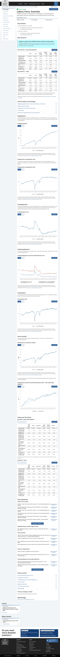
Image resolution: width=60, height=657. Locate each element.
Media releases (5, 38)
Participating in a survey (34, 3)
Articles (4, 36)
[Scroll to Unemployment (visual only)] (28, 204)
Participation (5, 24)
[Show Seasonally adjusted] (39, 151)
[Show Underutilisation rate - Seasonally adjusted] (46, 283)
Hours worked (5, 26)
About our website (32, 641)
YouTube (48, 651)
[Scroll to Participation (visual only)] (26, 293)
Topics (17, 643)
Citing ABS (31, 645)
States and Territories (7, 28)
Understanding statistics (20, 653)
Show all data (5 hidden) (37, 569)
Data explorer (18, 648)
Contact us (31, 648)
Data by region (19, 644)
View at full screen (22, 421)
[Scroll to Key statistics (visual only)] (27, 23)
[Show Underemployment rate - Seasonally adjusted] (46, 282)
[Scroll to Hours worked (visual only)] (27, 336)
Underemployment (6, 22)
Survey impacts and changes (8, 15)
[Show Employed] (34, 412)
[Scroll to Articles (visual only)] (7, 603)
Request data (18, 651)
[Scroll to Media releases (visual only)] (12, 616)
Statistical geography (20, 645)
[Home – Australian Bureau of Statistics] (5, 642)
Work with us (31, 643)
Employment (5, 18)
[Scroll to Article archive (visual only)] (27, 573)
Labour (10, 6)
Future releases (34, 19)
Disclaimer (27, 655)
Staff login (53, 655)
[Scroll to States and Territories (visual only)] (32, 417)
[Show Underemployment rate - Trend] (26, 282)
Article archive (5, 32)
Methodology (5, 34)
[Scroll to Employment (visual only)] (26, 116)
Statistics (20, 3)
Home (3, 6)
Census (25, 3)
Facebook (49, 645)
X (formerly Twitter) (50, 648)
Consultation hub (32, 647)
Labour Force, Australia (29, 6)
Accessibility (44, 655)
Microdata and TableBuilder (21, 647)
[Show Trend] (32, 151)
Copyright (18, 655)
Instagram (49, 647)
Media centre (31, 644)
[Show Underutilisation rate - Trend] (25, 283)
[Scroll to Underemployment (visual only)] (30, 249)
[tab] (19, 126)
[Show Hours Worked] (40, 412)
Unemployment (6, 20)
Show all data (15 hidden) (36, 523)
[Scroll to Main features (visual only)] (27, 37)
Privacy (35, 655)
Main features (5, 13)
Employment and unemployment (18, 6)
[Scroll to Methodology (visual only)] (27, 597)
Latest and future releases (21, 641)
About (42, 3)
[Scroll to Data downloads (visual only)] (28, 499)
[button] (56, 4)
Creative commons (8, 655)
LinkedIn (48, 650)
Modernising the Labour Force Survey (45, 44)
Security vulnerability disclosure (34, 650)
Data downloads (6, 30)
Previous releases (49, 19)
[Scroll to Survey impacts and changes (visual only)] (36, 101)
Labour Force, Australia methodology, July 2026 (34, 155)
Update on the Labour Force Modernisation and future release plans (43, 43)
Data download (54, 9)
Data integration (19, 650)
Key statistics (5, 11)
